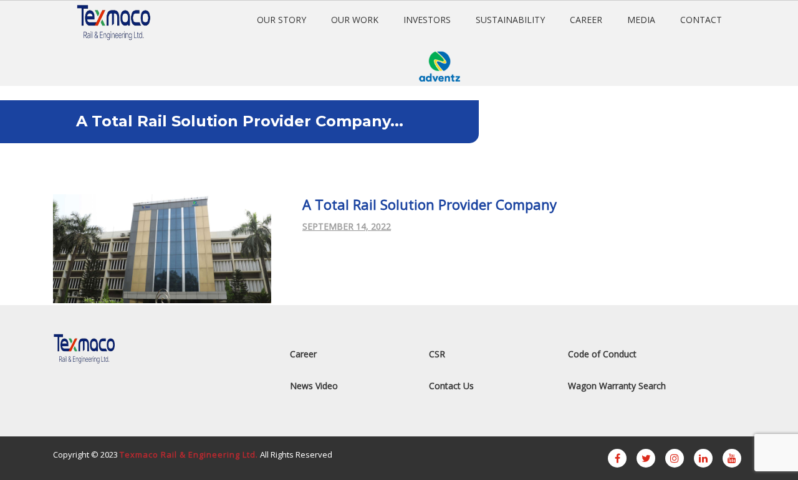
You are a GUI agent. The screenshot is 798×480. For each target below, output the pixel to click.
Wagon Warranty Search (617, 386)
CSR (437, 354)
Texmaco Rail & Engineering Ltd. (189, 454)
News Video (314, 386)
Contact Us (451, 386)
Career (303, 354)
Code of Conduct (602, 354)
